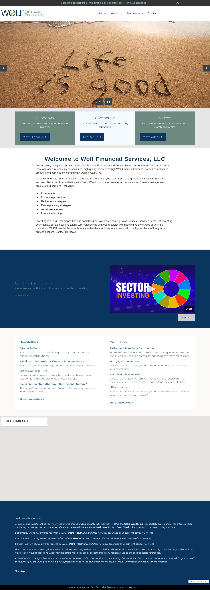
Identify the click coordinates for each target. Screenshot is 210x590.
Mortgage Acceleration (124, 361)
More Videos (22, 295)
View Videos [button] (151, 136)
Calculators (118, 342)
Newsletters (29, 342)
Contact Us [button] (90, 136)
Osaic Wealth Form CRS (28, 518)
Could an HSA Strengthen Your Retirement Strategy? (53, 384)
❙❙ (109, 101)
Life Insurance (118, 387)
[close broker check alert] (177, 3)
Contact (153, 13)
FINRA (114, 524)
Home (102, 13)
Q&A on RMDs (28, 348)
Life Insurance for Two (33, 371)
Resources (133, 13)
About (115, 13)
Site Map (20, 571)
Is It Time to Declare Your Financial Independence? (52, 361)
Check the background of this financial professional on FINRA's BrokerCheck (103, 2)
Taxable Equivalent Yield (125, 374)
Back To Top (197, 581)
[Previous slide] (3, 68)
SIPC (120, 524)
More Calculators (121, 402)
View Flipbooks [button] (33, 136)
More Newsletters (32, 399)
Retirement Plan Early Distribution (132, 348)
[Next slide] (206, 68)
